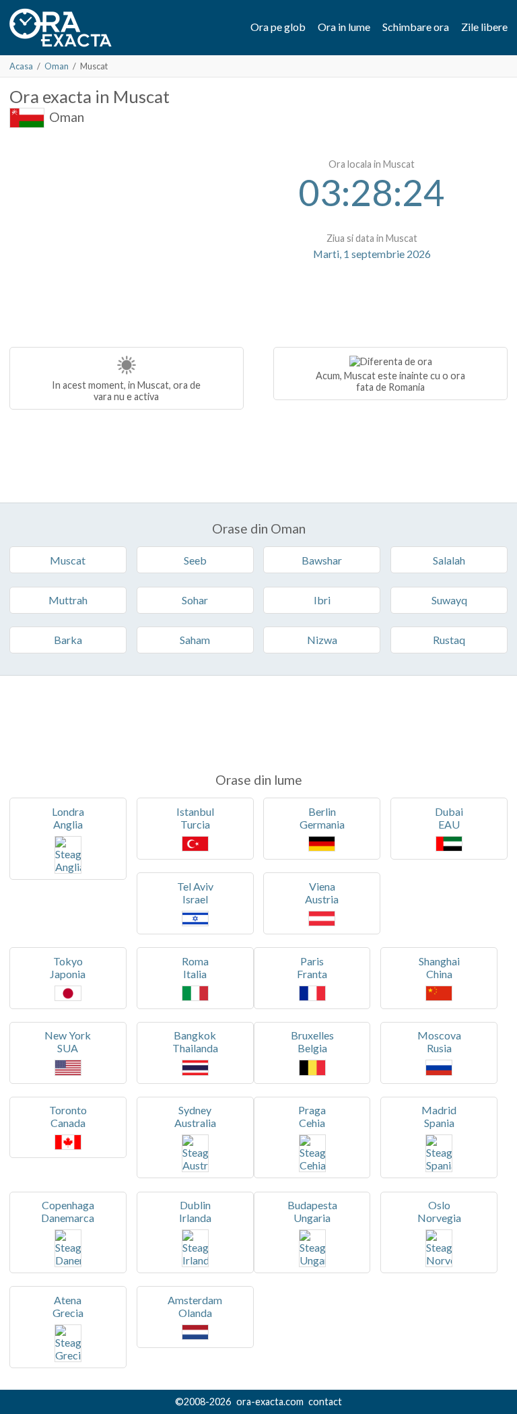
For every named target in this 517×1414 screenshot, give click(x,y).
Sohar (195, 599)
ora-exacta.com (270, 1401)
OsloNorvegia (439, 1211)
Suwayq (449, 599)
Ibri (322, 599)
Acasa (21, 66)
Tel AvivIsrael (195, 892)
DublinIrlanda (195, 1211)
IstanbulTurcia (195, 818)
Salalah (449, 560)
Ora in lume (344, 26)
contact (325, 1401)
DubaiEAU (449, 818)
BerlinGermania (322, 818)
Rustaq (449, 639)
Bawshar (322, 560)
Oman (56, 66)
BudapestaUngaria (312, 1211)
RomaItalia (195, 967)
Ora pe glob (278, 26)
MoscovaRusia (439, 1041)
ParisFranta (312, 967)
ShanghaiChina (439, 967)
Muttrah (68, 599)
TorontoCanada (68, 1116)
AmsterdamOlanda (195, 1306)
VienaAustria (322, 892)
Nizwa (322, 639)
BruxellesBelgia (312, 1041)
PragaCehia (312, 1116)
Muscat (67, 560)
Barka (68, 639)
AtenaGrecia (68, 1306)
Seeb (195, 560)
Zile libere (484, 26)
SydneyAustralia (195, 1116)
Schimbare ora (415, 26)
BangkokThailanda (195, 1041)
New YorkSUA (67, 1041)
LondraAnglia (68, 818)
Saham (195, 639)
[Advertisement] (122, 235)
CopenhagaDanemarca (67, 1211)
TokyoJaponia (67, 967)
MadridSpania (438, 1116)
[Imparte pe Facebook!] (372, 294)
